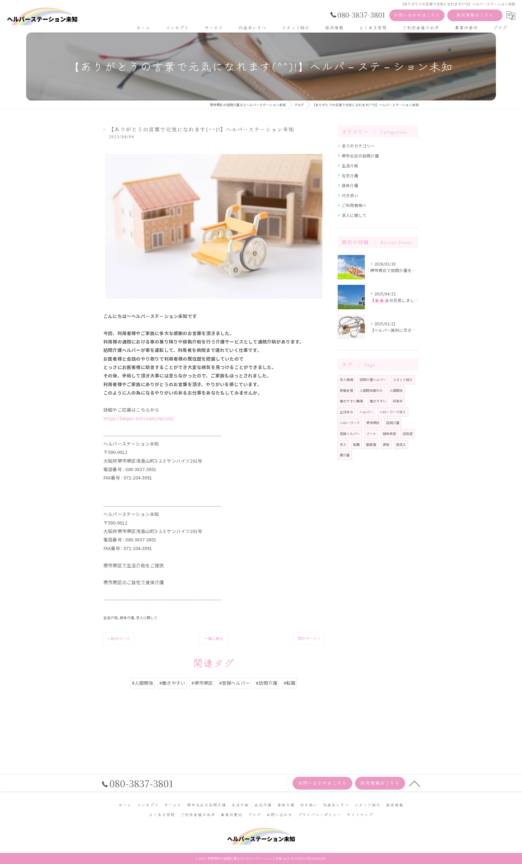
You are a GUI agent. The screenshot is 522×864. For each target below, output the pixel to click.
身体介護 (127, 617)
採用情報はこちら (474, 15)
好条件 (398, 401)
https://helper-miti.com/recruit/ (138, 418)
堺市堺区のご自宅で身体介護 (133, 582)
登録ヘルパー (350, 433)
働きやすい (378, 401)
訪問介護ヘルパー (373, 379)
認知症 (408, 433)
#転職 (290, 683)
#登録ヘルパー (234, 683)
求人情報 (346, 379)
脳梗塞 (371, 444)
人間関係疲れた (371, 390)
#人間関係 (142, 683)
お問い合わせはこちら (417, 15)
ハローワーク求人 (393, 411)
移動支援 (346, 390)
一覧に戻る (213, 638)
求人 (343, 444)
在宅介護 (350, 175)
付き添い (350, 195)
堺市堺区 (373, 422)
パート (371, 433)
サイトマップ (360, 814)
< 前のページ (119, 638)
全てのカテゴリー (358, 146)
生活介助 (110, 617)
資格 (386, 444)
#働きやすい (172, 683)
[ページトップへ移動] (414, 783)
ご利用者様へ (354, 205)
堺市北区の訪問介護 (360, 156)
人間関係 (396, 390)
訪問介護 (392, 422)
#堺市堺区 (202, 683)
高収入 (401, 444)
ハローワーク (350, 422)
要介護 (345, 455)
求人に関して (146, 617)
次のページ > (308, 638)
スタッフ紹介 (403, 379)
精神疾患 (389, 433)
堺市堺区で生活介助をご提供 (133, 565)
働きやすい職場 (351, 401)
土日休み (346, 411)
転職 (356, 444)
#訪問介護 (266, 683)
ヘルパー (366, 411)
